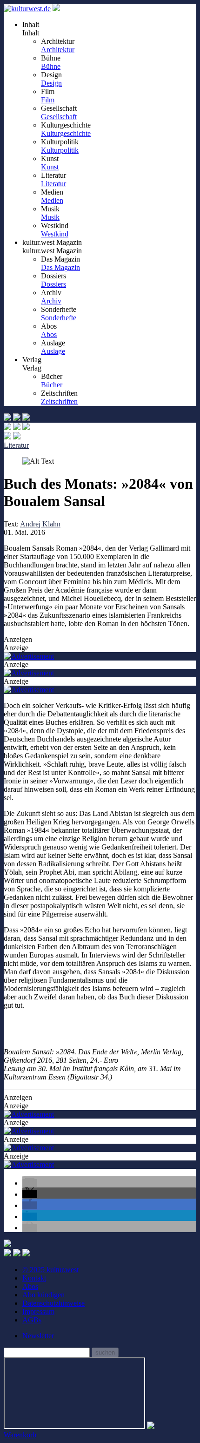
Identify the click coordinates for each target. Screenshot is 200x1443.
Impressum (38, 1311)
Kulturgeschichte (66, 133)
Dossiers (53, 284)
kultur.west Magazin (52, 251)
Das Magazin (60, 267)
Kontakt (34, 1278)
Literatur (53, 184)
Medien (52, 200)
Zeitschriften (59, 401)
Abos (49, 334)
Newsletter (38, 1336)
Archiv (51, 301)
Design (51, 83)
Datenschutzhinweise (53, 1303)
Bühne (50, 66)
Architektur (57, 50)
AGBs (31, 1320)
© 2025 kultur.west (50, 1270)
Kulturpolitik (60, 150)
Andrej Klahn (40, 524)
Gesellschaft (59, 117)
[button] (29, 1183)
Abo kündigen (43, 1295)
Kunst (50, 167)
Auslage (53, 351)
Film (47, 100)
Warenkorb (20, 1435)
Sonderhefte (58, 318)
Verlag (31, 368)
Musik (50, 217)
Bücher (51, 385)
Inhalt (30, 33)
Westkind (54, 234)
